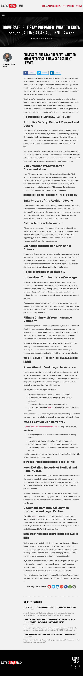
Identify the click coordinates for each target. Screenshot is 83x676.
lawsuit (50, 407)
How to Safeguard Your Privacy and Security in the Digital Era (49, 607)
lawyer (35, 516)
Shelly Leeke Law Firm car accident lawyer (41, 427)
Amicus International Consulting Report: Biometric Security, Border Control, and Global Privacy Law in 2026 (49, 621)
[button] (3, 15)
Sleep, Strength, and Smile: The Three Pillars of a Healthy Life (49, 634)
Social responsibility (51, 6)
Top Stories (68, 6)
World (79, 6)
